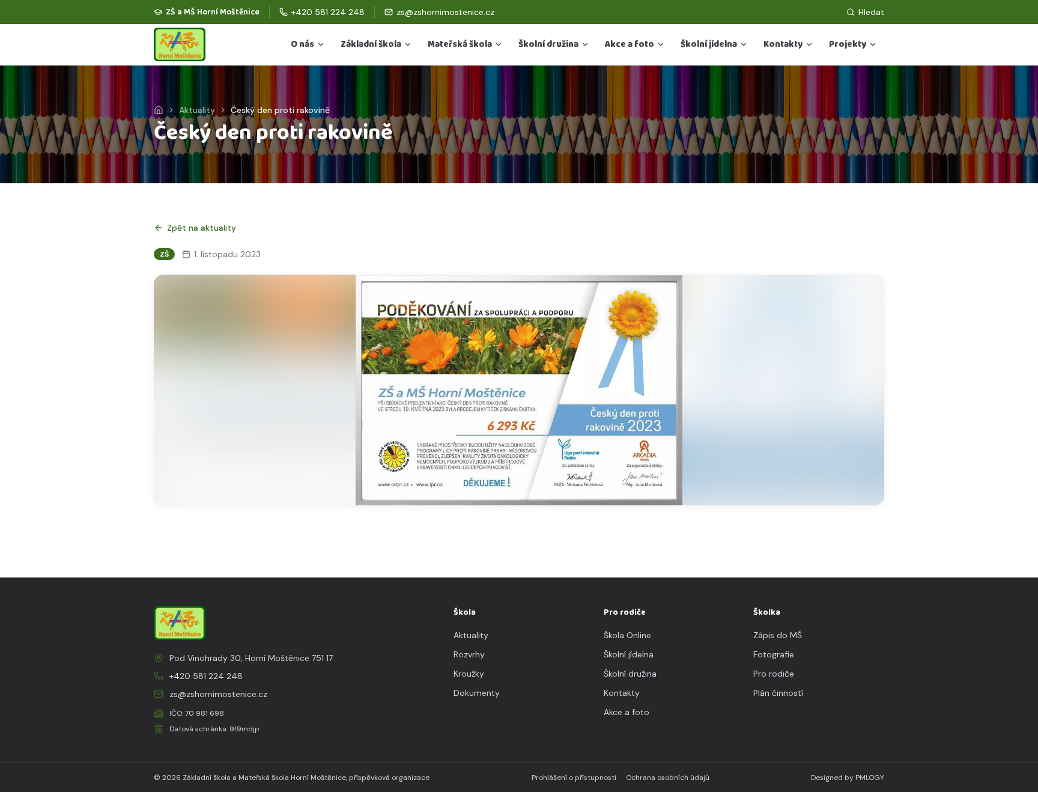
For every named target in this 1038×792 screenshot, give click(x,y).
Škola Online (627, 635)
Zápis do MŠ (777, 635)
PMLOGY (869, 777)
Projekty (847, 44)
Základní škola (371, 44)
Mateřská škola (460, 44)
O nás (302, 44)
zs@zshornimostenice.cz (218, 694)
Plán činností (778, 692)
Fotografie (773, 654)
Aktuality (197, 110)
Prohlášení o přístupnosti (574, 777)
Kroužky (469, 673)
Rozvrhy (469, 654)
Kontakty (783, 44)
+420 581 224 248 (206, 676)
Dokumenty (477, 692)
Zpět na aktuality (201, 227)
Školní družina (548, 44)
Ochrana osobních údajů (667, 777)
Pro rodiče (773, 673)
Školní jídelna (709, 44)
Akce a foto (629, 44)
